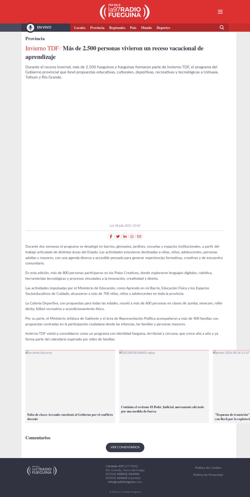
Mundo (146, 27)
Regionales (117, 27)
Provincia (97, 27)
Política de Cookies (208, 467)
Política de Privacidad (208, 474)
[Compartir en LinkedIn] (125, 236)
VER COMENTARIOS (125, 447)
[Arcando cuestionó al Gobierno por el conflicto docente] (70, 386)
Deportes (163, 27)
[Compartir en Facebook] (110, 236)
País (133, 27)
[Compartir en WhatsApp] (132, 236)
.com (125, 481)
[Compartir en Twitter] (117, 236)
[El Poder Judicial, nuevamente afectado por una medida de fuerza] (164, 386)
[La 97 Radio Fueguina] (124, 11)
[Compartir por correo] (139, 236)
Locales (80, 27)
